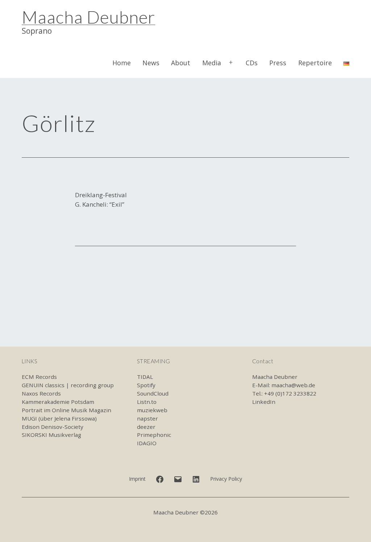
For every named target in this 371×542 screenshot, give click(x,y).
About (180, 62)
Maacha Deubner (88, 17)
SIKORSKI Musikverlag (51, 434)
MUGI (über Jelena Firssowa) (59, 418)
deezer (146, 426)
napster (147, 418)
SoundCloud (152, 393)
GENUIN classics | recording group (68, 385)
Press (277, 62)
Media (211, 62)
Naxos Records (41, 393)
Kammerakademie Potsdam (58, 401)
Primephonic (154, 434)
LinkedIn (263, 401)
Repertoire (315, 62)
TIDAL (145, 376)
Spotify (146, 385)
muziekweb (152, 410)
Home (121, 62)
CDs (252, 62)
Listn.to (147, 401)
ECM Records (39, 376)
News (150, 62)
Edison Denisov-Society (52, 426)
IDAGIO (147, 443)
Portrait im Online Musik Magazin (66, 410)
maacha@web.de (293, 385)
